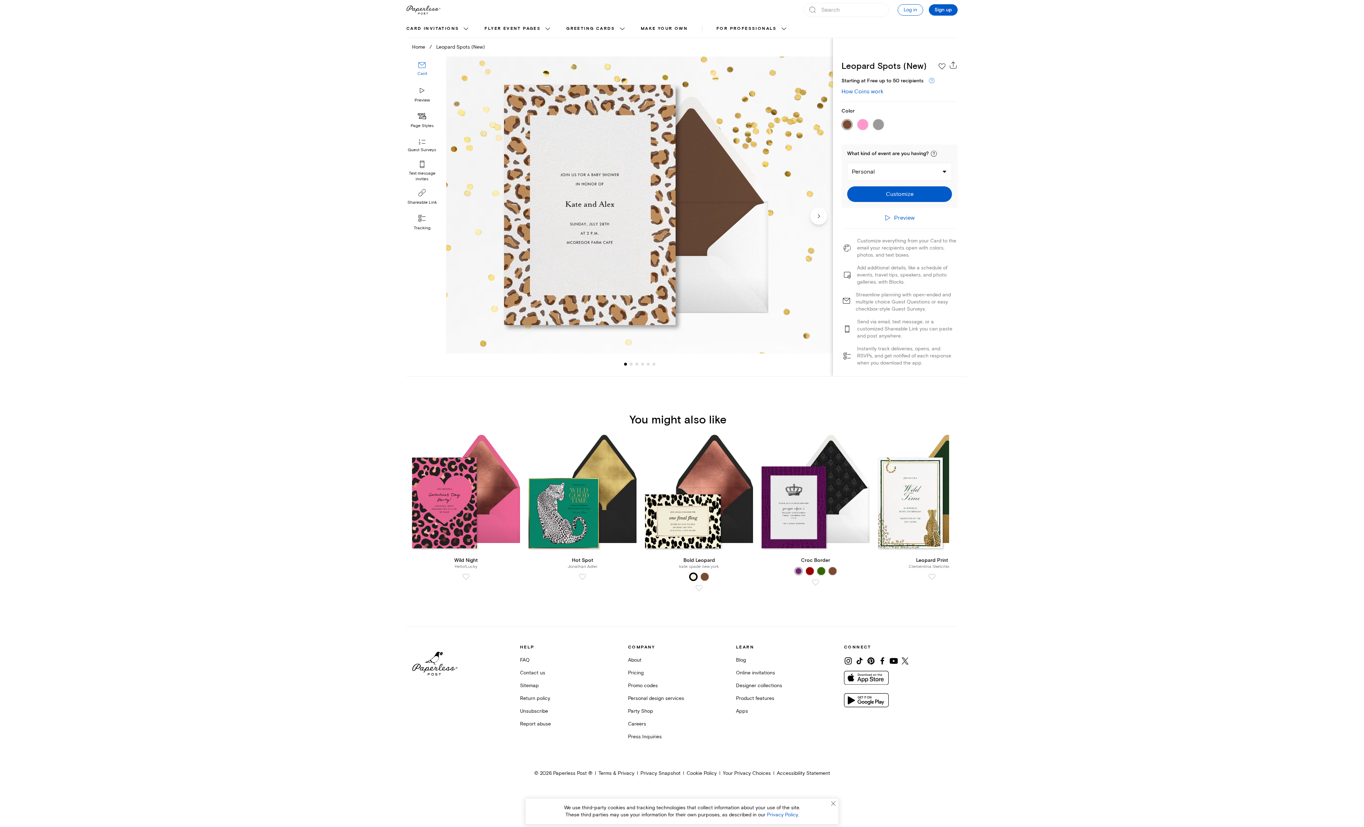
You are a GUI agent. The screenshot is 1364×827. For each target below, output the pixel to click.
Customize (900, 194)
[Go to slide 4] (636, 364)
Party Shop (640, 711)
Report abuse (535, 724)
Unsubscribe (534, 711)
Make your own (664, 28)
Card (422, 73)
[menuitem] (438, 29)
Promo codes (643, 686)
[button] (933, 153)
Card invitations (432, 28)
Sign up (943, 10)
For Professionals (746, 28)
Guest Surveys (422, 150)
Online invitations (755, 673)
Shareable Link (422, 202)
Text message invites (422, 176)
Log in (910, 10)
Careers (637, 724)
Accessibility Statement (803, 773)
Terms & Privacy (616, 773)
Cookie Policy (702, 773)
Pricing (636, 673)
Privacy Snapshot (660, 773)
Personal (863, 171)
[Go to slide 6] (648, 364)
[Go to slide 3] (631, 364)
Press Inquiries (645, 737)
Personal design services (656, 698)
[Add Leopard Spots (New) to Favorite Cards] (942, 66)
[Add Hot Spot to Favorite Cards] (582, 577)
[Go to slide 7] (654, 364)
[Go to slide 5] (642, 364)
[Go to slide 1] (625, 364)
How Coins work (862, 91)
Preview (422, 100)
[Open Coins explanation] (932, 80)
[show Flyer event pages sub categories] (547, 29)
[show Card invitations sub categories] (466, 29)
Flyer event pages (513, 28)
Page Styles (422, 125)
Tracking (422, 228)
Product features (755, 698)
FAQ (525, 660)
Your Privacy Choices (747, 773)
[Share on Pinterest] (871, 660)
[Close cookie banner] (833, 803)
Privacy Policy (782, 815)
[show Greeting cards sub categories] (622, 29)
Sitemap (529, 686)
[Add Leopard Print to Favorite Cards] (932, 577)
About (635, 660)
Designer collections (759, 686)
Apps (742, 711)
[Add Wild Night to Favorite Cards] (466, 577)
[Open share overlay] (953, 65)
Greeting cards (590, 28)
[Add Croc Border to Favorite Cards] (815, 582)
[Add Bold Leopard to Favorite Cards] (699, 588)
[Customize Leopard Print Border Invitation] (639, 205)
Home (418, 47)
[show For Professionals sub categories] (784, 29)
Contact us (532, 673)
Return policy (535, 698)
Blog (741, 660)
